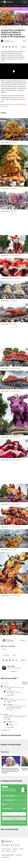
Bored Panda (7, 841)
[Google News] (18, 845)
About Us (22, 849)
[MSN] (16, 845)
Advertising (15, 849)
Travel (9, 27)
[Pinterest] (6, 845)
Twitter (24, 104)
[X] (9, 845)
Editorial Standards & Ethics (8, 855)
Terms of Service (5, 857)
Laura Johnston (10, 691)
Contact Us (8, 851)
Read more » (14, 671)
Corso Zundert (13, 142)
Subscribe (14, 818)
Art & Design (4, 27)
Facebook (18, 104)
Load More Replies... (11, 695)
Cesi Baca (6, 686)
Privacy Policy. (23, 823)
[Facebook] (2, 845)
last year (15, 55)
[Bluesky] (11, 845)
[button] (23, 752)
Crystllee (6, 698)
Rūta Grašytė (7, 40)
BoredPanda (8, 2)
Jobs (3, 851)
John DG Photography (15, 255)
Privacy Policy (19, 855)
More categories (7, 808)
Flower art (4, 649)
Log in (25, 2)
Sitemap (14, 851)
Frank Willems (10, 704)
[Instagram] (4, 845)
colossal (5, 106)
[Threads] (13, 845)
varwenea (6, 714)
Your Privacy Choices (6, 849)
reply (9, 688)
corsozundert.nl (11, 104)
